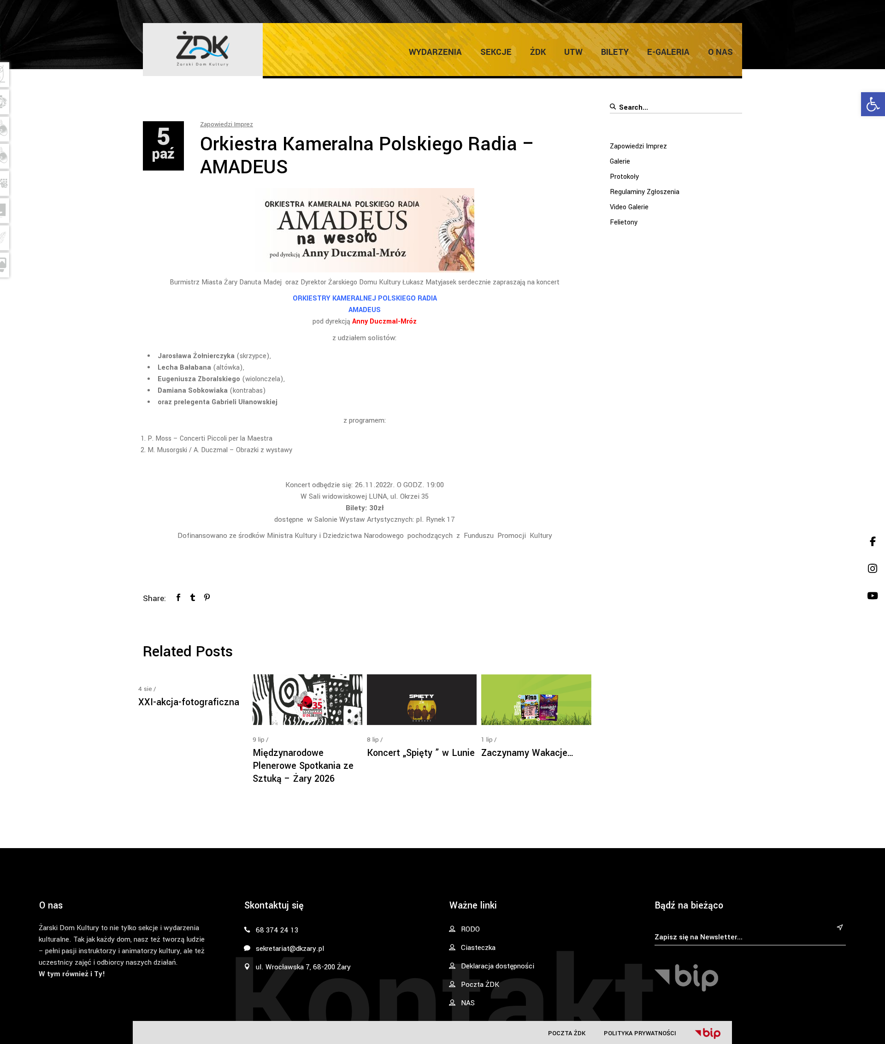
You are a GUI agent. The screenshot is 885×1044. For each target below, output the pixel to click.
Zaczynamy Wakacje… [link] (527, 753)
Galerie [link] (620, 161)
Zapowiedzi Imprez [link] (226, 124)
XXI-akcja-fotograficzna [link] (188, 702)
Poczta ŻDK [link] (566, 1033)
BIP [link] (707, 1033)
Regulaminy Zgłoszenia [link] (644, 192)
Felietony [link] (623, 222)
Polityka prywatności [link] (640, 1033)
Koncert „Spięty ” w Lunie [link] (421, 753)
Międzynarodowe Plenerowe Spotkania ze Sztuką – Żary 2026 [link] (303, 765)
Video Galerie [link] (629, 207)
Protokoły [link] (624, 177)
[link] (873, 104)
